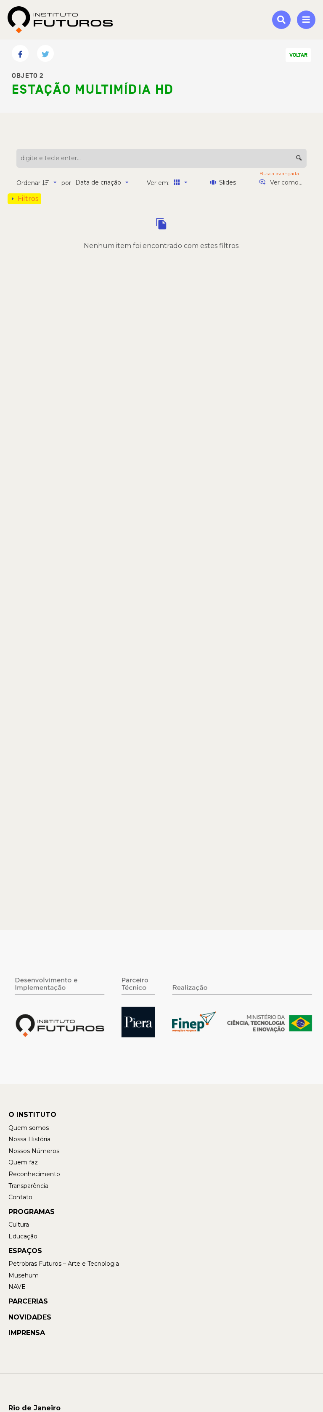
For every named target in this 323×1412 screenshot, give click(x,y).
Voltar (298, 55)
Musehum (23, 1275)
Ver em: (159, 183)
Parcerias (28, 1301)
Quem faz (23, 1162)
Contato (20, 1197)
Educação (22, 1236)
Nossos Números (33, 1151)
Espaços (25, 1251)
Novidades (29, 1317)
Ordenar (28, 183)
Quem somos (28, 1128)
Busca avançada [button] (279, 173)
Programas (31, 1212)
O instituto (32, 1115)
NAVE (17, 1287)
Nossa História (29, 1139)
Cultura (18, 1224)
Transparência (28, 1186)
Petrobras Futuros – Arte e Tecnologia (63, 1264)
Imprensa (26, 1333)
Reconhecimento (34, 1174)
